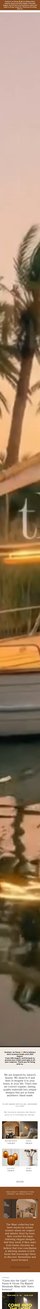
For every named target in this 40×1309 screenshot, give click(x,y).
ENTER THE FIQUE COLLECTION (20, 1267)
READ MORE (20, 1181)
